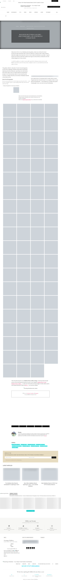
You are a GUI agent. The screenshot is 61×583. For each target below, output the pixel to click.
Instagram (36, 393)
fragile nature (24, 444)
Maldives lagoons (26, 446)
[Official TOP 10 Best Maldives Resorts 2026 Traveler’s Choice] (30, 2)
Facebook (28, 393)
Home (4, 12)
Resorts (30, 12)
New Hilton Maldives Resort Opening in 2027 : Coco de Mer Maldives (30, 484)
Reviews (25, 12)
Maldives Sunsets (44, 446)
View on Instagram (31, 510)
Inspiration (36, 12)
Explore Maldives (13, 12)
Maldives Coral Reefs (41, 444)
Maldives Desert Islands (17, 446)
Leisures (42, 12)
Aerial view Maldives (16, 444)
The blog (17, 26)
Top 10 (57, 12)
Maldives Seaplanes (35, 446)
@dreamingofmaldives (27, 99)
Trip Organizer (48, 12)
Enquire (8, 12)
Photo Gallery (15, 447)
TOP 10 (20, 12)
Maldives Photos (22, 26)
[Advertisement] (30, 18)
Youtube (32, 393)
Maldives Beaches (31, 444)
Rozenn (19, 432)
